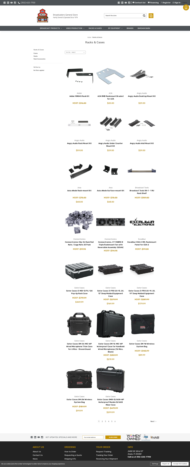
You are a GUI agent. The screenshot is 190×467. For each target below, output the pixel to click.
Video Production (74, 28)
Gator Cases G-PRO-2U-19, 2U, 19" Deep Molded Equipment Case (142, 293)
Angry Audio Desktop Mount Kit (142, 96)
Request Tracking (103, 451)
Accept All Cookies (180, 464)
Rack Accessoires (39, 59)
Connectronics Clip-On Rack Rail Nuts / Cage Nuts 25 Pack (79, 243)
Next (152, 421)
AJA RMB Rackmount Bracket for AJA (111, 97)
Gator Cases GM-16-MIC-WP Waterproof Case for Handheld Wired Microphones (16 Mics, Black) (110, 348)
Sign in (177, 3)
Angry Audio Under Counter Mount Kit (110, 144)
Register (166, 3)
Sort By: (68, 52)
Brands (130, 28)
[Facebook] (5, 3)
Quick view (79, 70)
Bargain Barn (144, 28)
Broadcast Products (50, 28)
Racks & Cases (95, 28)
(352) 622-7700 (28, 2)
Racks (36, 56)
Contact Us (38, 455)
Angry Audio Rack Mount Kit (79, 143)
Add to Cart (79, 82)
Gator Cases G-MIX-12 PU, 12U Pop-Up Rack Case (79, 292)
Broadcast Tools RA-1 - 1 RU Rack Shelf (142, 192)
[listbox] (78, 52)
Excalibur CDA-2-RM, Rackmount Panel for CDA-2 (141, 243)
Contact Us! (139, 3)
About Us (37, 451)
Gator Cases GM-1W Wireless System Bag (142, 345)
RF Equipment (114, 28)
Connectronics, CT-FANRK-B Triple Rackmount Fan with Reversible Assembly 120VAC (111, 245)
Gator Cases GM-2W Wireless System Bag (79, 400)
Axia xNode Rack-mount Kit (79, 191)
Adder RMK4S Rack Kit (79, 96)
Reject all (165, 464)
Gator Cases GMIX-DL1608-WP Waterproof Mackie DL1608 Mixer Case (110, 402)
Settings (155, 464)
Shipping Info (70, 459)
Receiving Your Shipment (107, 459)
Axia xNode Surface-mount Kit (110, 191)
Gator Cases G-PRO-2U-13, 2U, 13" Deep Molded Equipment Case (110, 293)
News (35, 459)
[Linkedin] (8, 3)
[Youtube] (11, 3)
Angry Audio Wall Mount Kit (142, 143)
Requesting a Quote (73, 455)
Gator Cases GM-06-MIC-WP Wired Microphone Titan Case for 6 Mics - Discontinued (79, 346)
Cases (36, 53)
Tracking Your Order (104, 455)
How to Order (70, 451)
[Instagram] (15, 3)
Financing (154, 3)
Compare (78, 76)
